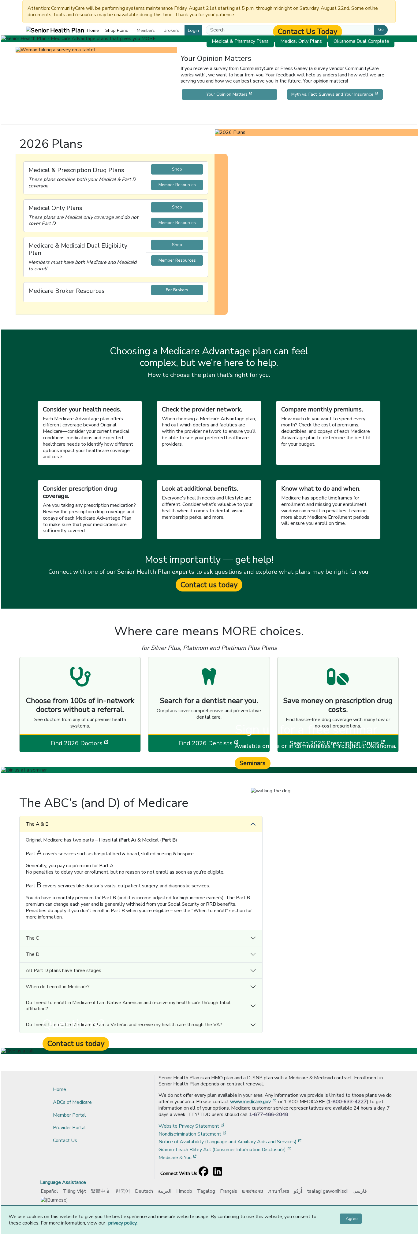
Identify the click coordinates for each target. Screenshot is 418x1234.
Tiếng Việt (74, 1191)
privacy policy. (122, 1223)
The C (32, 938)
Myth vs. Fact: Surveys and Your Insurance (337, 94)
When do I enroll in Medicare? (58, 986)
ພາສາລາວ (252, 1191)
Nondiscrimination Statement (193, 1134)
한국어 (122, 1191)
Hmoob (184, 1191)
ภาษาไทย (278, 1191)
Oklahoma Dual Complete (361, 41)
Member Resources (177, 185)
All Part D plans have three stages (63, 970)
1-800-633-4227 (347, 1101)
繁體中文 (100, 1191)
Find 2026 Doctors (95, 743)
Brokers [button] (171, 30)
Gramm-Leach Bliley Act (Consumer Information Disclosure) (225, 1149)
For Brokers (177, 290)
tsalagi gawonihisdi (327, 1191)
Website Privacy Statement (192, 1126)
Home (93, 30)
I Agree (351, 1218)
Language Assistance (63, 1182)
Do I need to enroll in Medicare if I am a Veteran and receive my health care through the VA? (124, 1024)
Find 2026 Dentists (223, 743)
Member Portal (69, 1115)
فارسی (360, 1191)
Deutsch (144, 1191)
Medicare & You (178, 1157)
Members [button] (146, 30)
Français (228, 1191)
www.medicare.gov (253, 1101)
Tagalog (206, 1191)
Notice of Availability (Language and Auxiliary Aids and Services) (231, 1141)
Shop (177, 169)
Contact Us (65, 1140)
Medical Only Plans (301, 41)
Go (381, 29)
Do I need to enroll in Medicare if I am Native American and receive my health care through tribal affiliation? (128, 1005)
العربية (164, 1191)
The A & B (37, 824)
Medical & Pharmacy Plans (240, 41)
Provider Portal (69, 1127)
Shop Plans (116, 30)
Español (49, 1191)
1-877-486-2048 (268, 1114)
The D (32, 954)
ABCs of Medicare (72, 1102)
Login (193, 30)
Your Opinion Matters (241, 94)
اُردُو (298, 1191)
